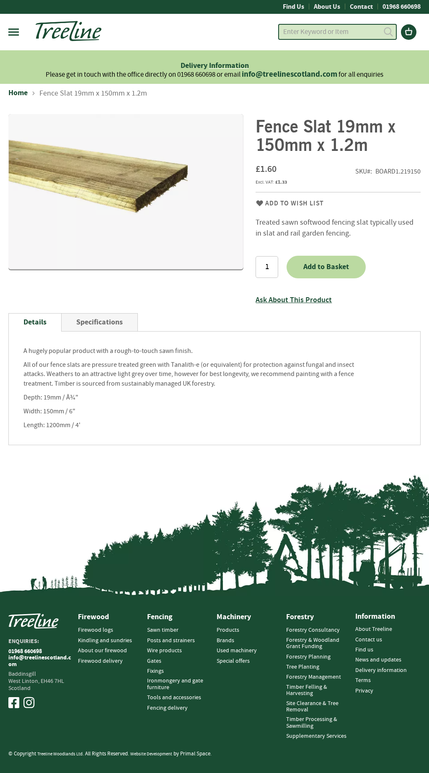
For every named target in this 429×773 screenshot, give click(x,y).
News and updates (378, 660)
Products (228, 630)
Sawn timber (162, 630)
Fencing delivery (167, 708)
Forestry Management (313, 677)
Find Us (293, 6)
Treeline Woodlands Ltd (60, 754)
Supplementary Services (316, 736)
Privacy (364, 691)
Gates (154, 661)
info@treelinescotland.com (289, 74)
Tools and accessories (174, 697)
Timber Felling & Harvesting (306, 690)
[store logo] (68, 31)
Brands (225, 640)
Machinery (234, 617)
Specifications (99, 322)
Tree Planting (302, 667)
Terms (363, 680)
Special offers (233, 661)
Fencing (160, 617)
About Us (327, 6)
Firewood (93, 617)
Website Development (151, 754)
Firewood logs (95, 630)
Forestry (300, 617)
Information (229, 65)
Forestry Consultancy (313, 630)
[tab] (35, 322)
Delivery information (381, 670)
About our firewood (102, 650)
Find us (364, 650)
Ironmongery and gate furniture (175, 684)
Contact (361, 6)
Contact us (368, 639)
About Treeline (373, 629)
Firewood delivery (100, 661)
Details (35, 322)
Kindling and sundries (105, 640)
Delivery (195, 65)
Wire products (164, 650)
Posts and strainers (171, 640)
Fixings (155, 671)
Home (18, 93)
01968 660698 (401, 6)
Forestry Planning (308, 657)
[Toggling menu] (13, 32)
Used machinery (237, 650)
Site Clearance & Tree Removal (312, 706)
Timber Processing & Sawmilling (311, 722)
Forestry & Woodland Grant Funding (312, 643)
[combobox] (337, 32)
